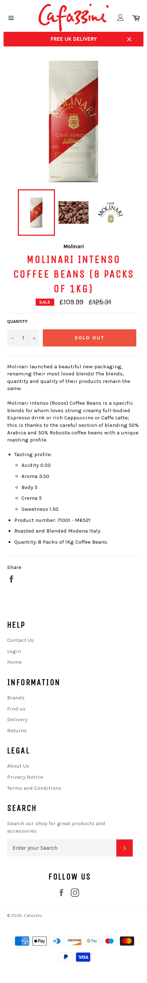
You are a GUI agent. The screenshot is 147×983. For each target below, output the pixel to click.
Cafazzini (33, 915)
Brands (16, 697)
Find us (16, 708)
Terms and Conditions (34, 788)
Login (14, 651)
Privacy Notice (25, 777)
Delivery (17, 719)
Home (14, 662)
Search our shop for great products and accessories (56, 827)
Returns (17, 730)
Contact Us (20, 640)
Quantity (17, 321)
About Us (18, 766)
